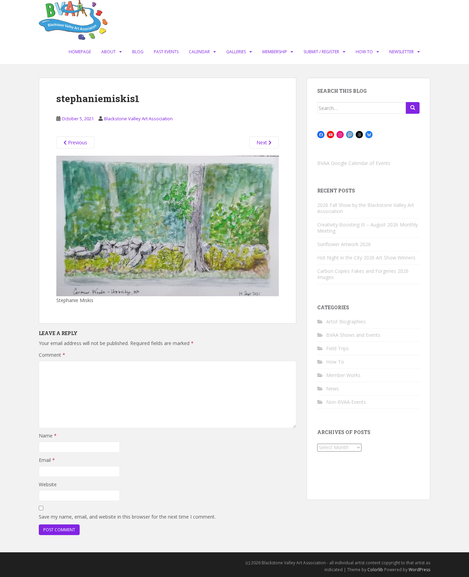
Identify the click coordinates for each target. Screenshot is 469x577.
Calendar (199, 52)
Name (48, 435)
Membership (274, 52)
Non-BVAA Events (346, 402)
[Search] (413, 108)
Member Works (343, 375)
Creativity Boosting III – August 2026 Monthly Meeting (367, 227)
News (332, 388)
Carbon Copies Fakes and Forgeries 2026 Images (363, 274)
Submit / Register (321, 52)
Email (47, 460)
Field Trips (337, 348)
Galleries (236, 52)
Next (262, 142)
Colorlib (375, 570)
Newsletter (401, 52)
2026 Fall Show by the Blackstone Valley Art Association (365, 208)
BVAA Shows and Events (353, 335)
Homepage (80, 52)
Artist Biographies (346, 321)
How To (364, 52)
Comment (52, 355)
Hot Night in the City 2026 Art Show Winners (366, 257)
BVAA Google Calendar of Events (353, 163)
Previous (77, 142)
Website (48, 484)
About (108, 52)
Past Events (166, 52)
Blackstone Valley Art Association (138, 118)
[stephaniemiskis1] (167, 225)
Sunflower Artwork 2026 (344, 244)
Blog (138, 52)
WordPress (419, 570)
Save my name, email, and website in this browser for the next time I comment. (127, 516)
